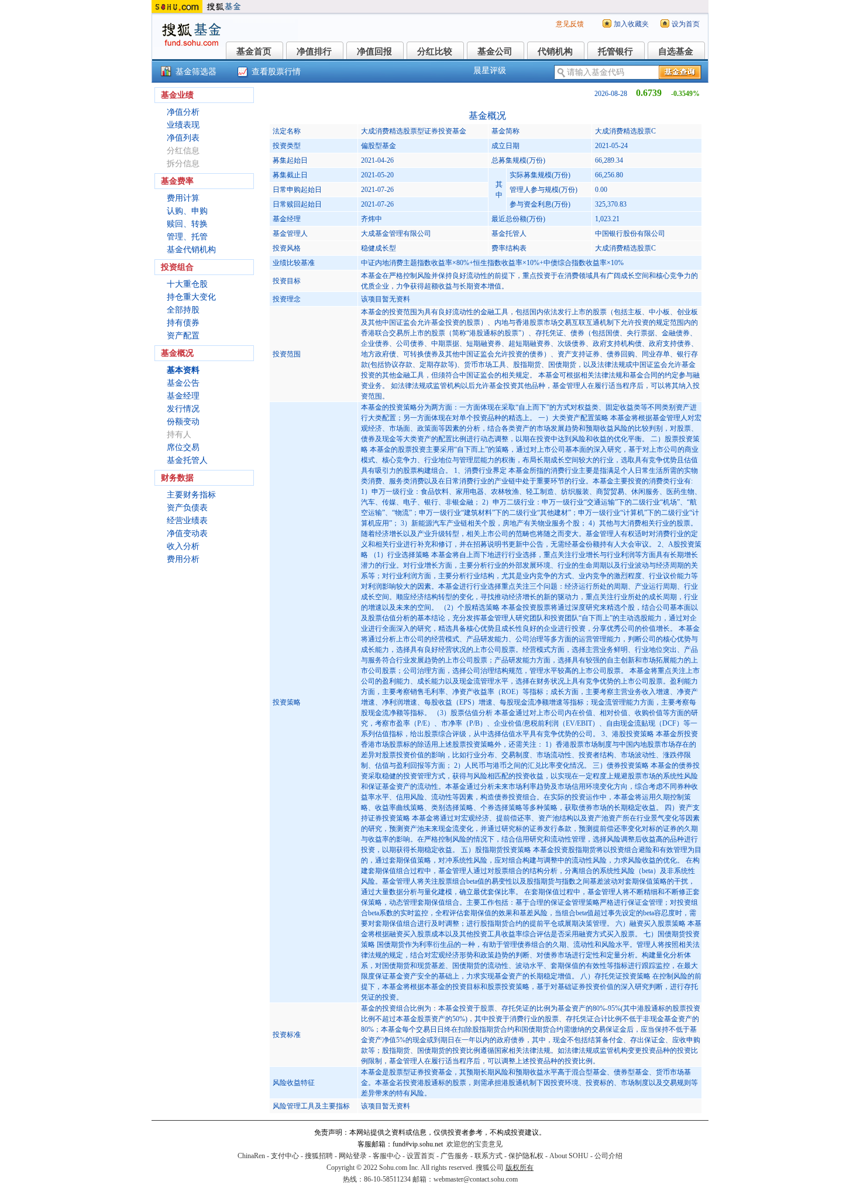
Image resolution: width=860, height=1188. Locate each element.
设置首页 (421, 1156)
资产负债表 (187, 507)
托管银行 (615, 51)
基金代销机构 (191, 249)
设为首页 (686, 24)
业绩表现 (183, 125)
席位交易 (183, 447)
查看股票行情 (276, 71)
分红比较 (434, 51)
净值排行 (314, 51)
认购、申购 (187, 211)
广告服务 (455, 1156)
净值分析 (183, 112)
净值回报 (374, 51)
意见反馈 (570, 24)
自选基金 (675, 51)
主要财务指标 (191, 494)
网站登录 (353, 1156)
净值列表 (183, 137)
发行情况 (183, 408)
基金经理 (183, 396)
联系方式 (488, 1156)
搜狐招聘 (319, 1156)
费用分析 (183, 559)
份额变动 (183, 421)
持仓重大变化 (191, 297)
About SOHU (569, 1156)
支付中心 (285, 1156)
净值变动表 (187, 533)
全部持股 (183, 309)
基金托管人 (187, 460)
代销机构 (555, 51)
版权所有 (519, 1167)
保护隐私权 (525, 1156)
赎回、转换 (187, 223)
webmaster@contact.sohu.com (476, 1179)
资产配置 (183, 335)
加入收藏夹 (631, 24)
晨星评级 (489, 70)
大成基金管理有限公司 (396, 233)
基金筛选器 (196, 71)
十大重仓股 (187, 284)
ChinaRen (251, 1156)
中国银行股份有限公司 (630, 233)
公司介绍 (608, 1156)
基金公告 (183, 383)
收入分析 (183, 546)
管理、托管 (187, 236)
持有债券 (183, 322)
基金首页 (253, 51)
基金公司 (494, 51)
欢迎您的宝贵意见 (474, 1144)
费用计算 (183, 198)
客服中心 (387, 1156)
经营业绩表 (187, 520)
